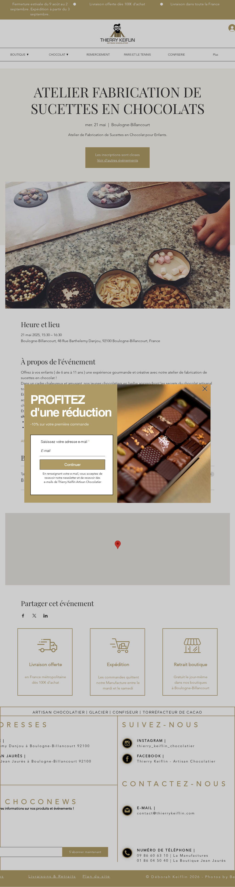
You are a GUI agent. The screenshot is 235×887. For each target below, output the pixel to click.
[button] (205, 388)
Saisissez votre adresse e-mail (64, 441)
